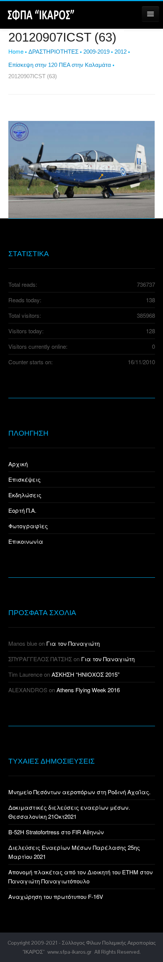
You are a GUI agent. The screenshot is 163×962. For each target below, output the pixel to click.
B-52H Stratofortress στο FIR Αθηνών (56, 832)
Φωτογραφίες (28, 526)
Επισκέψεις (24, 479)
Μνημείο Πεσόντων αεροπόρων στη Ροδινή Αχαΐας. (79, 792)
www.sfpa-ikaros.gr (69, 951)
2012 (120, 51)
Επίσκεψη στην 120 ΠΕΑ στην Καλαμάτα (59, 65)
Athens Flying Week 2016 (88, 690)
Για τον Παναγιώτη (73, 643)
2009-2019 (96, 51)
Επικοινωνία (25, 541)
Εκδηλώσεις (24, 495)
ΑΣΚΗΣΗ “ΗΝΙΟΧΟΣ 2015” (85, 674)
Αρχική (18, 464)
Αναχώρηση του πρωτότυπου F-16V (55, 896)
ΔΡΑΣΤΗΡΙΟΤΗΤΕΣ (53, 51)
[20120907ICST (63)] (81, 169)
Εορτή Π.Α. (22, 510)
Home (16, 51)
